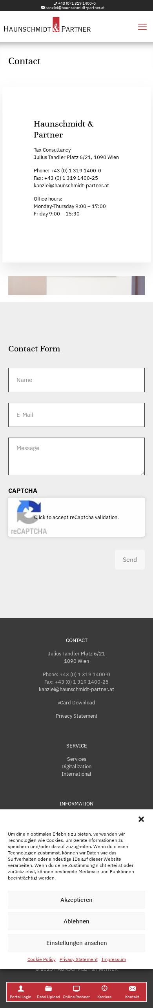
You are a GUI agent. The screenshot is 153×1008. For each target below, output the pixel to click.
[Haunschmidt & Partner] (76, 26)
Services (76, 759)
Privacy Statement (79, 959)
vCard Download (76, 702)
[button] (141, 819)
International (76, 774)
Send (130, 559)
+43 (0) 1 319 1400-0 (77, 3)
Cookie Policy (41, 959)
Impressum (114, 959)
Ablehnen (76, 921)
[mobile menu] (142, 26)
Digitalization (76, 766)
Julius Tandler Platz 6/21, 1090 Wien (76, 157)
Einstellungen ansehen (76, 942)
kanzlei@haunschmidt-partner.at (75, 7)
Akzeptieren (76, 899)
